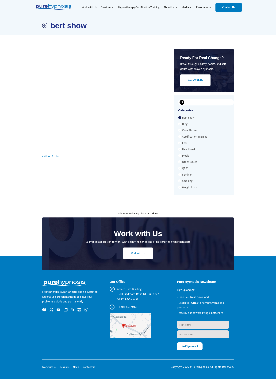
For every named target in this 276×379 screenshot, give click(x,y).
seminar (187, 174)
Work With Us (195, 80)
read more (47, 133)
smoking (187, 181)
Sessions (106, 7)
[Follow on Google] (79, 310)
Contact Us (228, 7)
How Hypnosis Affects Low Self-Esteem (47, 93)
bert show (188, 117)
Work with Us (89, 7)
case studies (189, 130)
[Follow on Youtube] (58, 310)
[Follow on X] (51, 310)
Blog (185, 124)
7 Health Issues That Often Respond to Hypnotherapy (122, 93)
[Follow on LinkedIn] (66, 310)
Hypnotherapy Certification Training (139, 7)
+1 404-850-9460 (127, 307)
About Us (169, 7)
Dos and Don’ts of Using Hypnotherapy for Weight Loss (110, 94)
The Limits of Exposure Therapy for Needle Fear (162, 91)
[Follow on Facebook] (44, 310)
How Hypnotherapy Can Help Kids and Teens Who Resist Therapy (84, 92)
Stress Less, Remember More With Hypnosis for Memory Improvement (149, 106)
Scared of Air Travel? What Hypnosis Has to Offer (72, 93)
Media (185, 7)
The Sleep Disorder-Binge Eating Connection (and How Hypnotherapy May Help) (135, 93)
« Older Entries (51, 156)
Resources (202, 7)
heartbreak (189, 149)
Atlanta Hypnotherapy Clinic (131, 213)
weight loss (189, 187)
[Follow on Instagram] (86, 310)
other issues (189, 162)
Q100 (185, 168)
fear (184, 143)
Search (182, 102)
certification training (194, 136)
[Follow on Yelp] (72, 310)
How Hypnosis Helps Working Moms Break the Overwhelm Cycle (59, 96)
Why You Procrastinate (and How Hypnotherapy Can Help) (97, 90)
